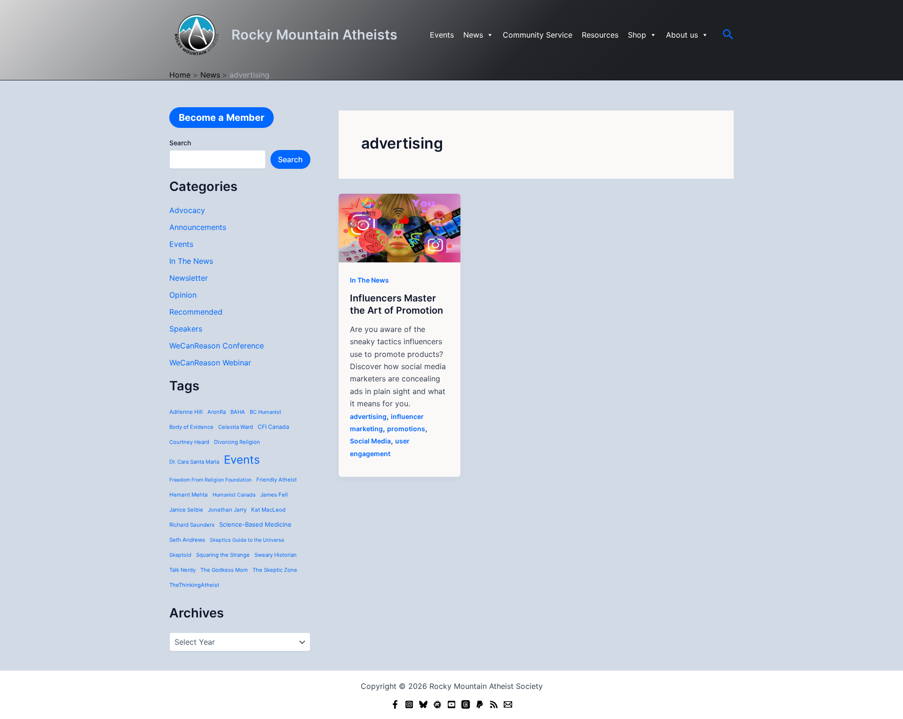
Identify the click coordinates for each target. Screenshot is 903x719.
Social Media (370, 441)
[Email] (508, 704)
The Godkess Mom (224, 570)
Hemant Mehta (188, 494)
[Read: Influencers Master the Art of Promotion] (399, 227)
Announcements (197, 227)
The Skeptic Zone (275, 570)
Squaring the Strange (223, 555)
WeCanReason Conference (216, 345)
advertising (368, 416)
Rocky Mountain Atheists (314, 34)
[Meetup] (437, 704)
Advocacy (187, 210)
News (473, 35)
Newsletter (188, 278)
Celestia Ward (235, 427)
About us (682, 35)
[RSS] (494, 704)
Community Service (537, 35)
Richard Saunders (191, 524)
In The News (191, 261)
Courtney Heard (189, 442)
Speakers (185, 328)
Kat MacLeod (268, 509)
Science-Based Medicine (255, 524)
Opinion (183, 295)
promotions (406, 429)
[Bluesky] (423, 704)
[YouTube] (451, 704)
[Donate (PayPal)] (479, 704)
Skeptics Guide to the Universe (247, 540)
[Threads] (465, 704)
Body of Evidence (191, 427)
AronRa (216, 412)
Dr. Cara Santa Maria (194, 461)
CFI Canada (273, 426)
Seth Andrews (187, 540)
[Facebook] (395, 704)
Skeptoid (180, 555)
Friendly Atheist (276, 479)
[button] (728, 35)
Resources (600, 35)
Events (442, 35)
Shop (637, 35)
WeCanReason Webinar (210, 362)
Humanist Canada (234, 494)
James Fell (274, 494)
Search (180, 143)
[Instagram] (409, 704)
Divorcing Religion (237, 442)
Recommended (195, 311)
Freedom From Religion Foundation (210, 480)
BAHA (237, 412)
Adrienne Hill (186, 412)
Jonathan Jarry (227, 509)
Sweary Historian (275, 555)
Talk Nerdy (182, 570)
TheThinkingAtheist (194, 585)
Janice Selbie (186, 509)
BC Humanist (265, 412)
